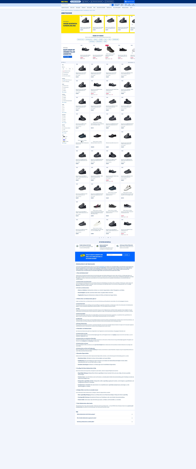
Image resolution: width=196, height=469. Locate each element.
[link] (133, 5)
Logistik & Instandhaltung (69, 10)
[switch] (121, 5)
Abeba (105, 41)
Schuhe (94, 10)
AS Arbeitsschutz (89, 39)
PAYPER (100, 39)
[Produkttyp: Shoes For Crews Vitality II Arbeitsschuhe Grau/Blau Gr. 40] (83, 141)
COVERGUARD (115, 39)
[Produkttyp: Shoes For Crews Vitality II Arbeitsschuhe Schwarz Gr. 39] (81, 141)
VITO (110, 39)
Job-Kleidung (92, 41)
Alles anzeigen (67, 92)
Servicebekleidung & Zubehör (78, 10)
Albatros (95, 39)
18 (108, 237)
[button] (129, 1)
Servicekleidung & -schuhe (88, 10)
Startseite (62, 10)
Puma (105, 39)
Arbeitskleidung (102, 266)
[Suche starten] (113, 5)
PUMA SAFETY (99, 41)
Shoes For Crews (81, 39)
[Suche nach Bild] (110, 5)
